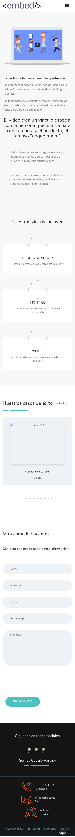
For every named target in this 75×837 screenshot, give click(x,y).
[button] (23, 498)
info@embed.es (45, 798)
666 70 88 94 (45, 785)
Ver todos (60, 403)
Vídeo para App (37, 472)
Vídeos (38, 478)
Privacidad (49, 829)
